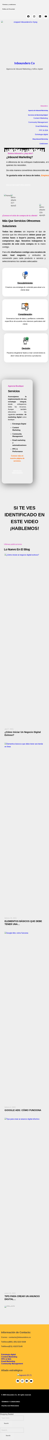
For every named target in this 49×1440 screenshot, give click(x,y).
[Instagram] (34, 16)
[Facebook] (28, 16)
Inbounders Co (24, 63)
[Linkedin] (40, 16)
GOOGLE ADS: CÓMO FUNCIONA (23, 1110)
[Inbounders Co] (24, 40)
